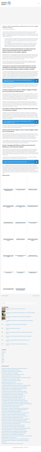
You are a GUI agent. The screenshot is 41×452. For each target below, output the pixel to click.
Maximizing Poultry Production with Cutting (9, 382)
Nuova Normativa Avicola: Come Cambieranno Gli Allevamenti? (12, 389)
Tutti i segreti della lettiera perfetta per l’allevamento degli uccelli (12, 397)
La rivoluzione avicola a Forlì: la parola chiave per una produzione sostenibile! (14, 391)
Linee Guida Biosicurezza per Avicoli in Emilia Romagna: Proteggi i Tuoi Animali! (14, 400)
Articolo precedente (4, 295)
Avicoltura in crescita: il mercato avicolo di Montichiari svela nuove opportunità (18, 336)
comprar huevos (25, 447)
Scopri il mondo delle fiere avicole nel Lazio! (13, 328)
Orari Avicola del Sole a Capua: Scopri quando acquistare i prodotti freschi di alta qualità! (16, 428)
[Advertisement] (20, 14)
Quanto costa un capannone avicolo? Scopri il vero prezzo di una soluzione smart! (19, 332)
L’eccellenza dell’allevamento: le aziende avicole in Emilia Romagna (12, 394)
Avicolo (3, 358)
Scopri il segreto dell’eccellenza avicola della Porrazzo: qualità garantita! (13, 426)
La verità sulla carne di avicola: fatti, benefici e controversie (11, 380)
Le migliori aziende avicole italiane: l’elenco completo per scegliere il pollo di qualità (19, 320)
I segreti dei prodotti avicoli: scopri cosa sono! (9, 437)
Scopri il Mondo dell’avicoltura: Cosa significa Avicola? (10, 406)
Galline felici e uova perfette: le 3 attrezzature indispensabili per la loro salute (14, 420)
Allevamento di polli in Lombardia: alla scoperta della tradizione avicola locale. (14, 388)
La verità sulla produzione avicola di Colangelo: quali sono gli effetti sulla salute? (14, 431)
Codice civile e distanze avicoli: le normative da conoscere (15, 308)
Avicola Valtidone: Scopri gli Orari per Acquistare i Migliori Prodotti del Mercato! (14, 409)
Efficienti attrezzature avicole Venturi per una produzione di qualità (12, 443)
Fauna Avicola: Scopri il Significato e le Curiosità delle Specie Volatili (13, 374)
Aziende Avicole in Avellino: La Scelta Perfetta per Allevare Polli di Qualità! (13, 414)
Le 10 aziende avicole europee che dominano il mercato (11, 379)
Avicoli (4, 29)
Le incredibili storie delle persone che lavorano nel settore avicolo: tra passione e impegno (16, 385)
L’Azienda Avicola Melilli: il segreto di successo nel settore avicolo (12, 383)
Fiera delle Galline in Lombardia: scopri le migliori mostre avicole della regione (18, 316)
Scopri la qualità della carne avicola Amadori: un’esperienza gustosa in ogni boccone (15, 440)
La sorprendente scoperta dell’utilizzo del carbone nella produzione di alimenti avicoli (15, 402)
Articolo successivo (36, 295)
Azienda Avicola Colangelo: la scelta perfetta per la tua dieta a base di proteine (14, 368)
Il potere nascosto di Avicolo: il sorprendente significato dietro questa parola (14, 432)
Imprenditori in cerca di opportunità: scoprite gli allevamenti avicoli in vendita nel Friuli (15, 412)
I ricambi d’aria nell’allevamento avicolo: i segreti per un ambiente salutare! (14, 429)
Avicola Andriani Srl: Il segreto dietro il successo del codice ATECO (12, 405)
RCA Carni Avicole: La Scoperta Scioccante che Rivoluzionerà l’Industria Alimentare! (15, 408)
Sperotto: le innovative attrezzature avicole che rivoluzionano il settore (13, 425)
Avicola (3, 353)
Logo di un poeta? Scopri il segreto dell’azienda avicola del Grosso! (12, 417)
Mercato (3, 361)
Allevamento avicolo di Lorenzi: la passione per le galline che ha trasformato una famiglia (20, 312)
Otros (2, 362)
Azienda (3, 359)
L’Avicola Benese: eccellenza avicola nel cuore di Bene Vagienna (16, 324)
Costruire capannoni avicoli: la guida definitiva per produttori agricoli (13, 434)
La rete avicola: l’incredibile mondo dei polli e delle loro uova (11, 423)
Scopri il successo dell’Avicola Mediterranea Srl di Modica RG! (11, 411)
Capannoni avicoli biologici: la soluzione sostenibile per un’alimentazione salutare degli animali (17, 403)
